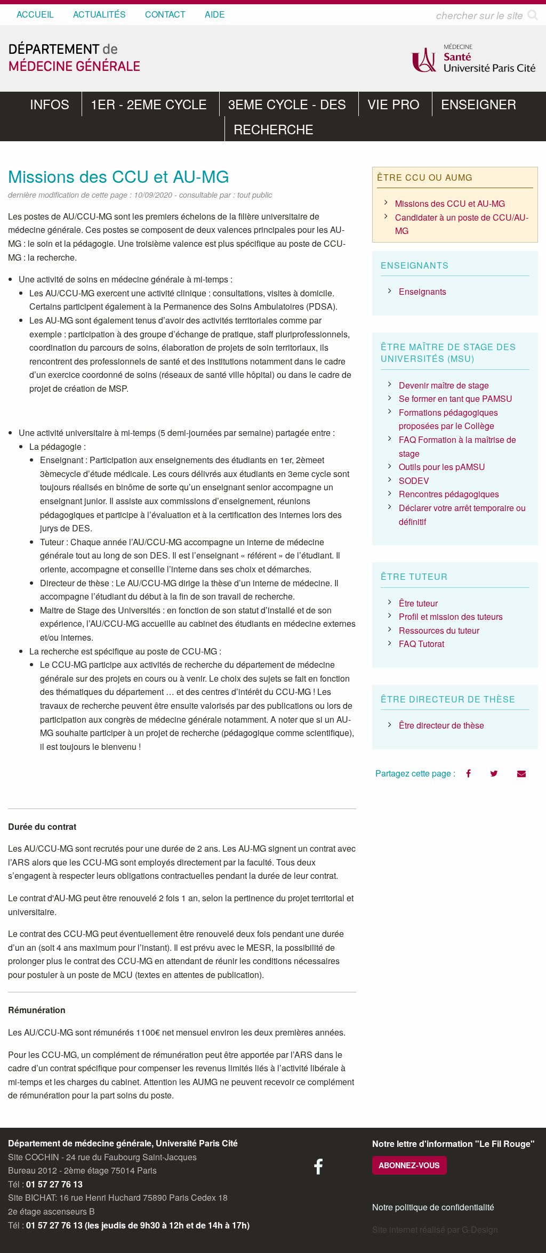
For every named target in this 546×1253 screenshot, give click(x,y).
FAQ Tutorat (421, 643)
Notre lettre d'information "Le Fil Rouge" (453, 1143)
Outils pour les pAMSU (442, 466)
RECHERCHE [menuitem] (274, 128)
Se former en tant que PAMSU (455, 398)
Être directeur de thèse (441, 725)
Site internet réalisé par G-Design (435, 1229)
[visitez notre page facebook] (318, 1169)
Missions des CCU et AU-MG (450, 203)
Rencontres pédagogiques (449, 494)
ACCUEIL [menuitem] (35, 14)
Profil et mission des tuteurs (451, 616)
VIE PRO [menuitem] (393, 103)
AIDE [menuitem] (215, 14)
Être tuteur (418, 603)
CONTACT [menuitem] (165, 14)
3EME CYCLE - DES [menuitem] (287, 103)
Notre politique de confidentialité (433, 1207)
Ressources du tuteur (439, 630)
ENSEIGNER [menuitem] (478, 103)
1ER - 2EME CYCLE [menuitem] (149, 103)
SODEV (414, 480)
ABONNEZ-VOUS (409, 1165)
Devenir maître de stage (444, 385)
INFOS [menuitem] (49, 103)
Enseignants (422, 291)
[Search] (532, 14)
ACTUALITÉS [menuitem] (99, 14)
